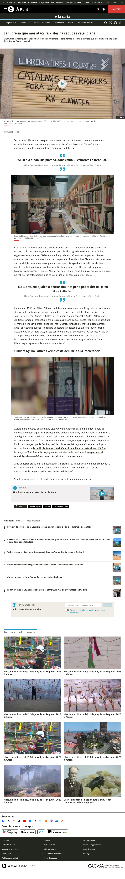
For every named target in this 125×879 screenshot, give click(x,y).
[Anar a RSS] (63, 820)
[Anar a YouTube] (25, 820)
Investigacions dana (73, 2)
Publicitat (46, 840)
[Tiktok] (120, 22)
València (22, 506)
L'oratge (86, 2)
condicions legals (86, 610)
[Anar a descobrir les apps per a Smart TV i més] (57, 831)
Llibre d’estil (6, 854)
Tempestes (21, 2)
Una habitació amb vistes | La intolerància (34, 492)
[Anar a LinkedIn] (57, 820)
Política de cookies (49, 858)
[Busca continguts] (97, 9)
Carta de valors (89, 849)
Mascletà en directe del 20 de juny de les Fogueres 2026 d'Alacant (32, 801)
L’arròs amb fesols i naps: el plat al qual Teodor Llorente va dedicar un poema (88, 801)
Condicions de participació (52, 854)
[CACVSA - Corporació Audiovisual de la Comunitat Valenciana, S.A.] (105, 866)
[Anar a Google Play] (10, 831)
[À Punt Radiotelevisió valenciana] (15, 866)
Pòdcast (71, 23)
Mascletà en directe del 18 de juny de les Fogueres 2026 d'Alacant (92, 758)
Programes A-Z (11, 23)
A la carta (62, 16)
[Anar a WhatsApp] (41, 820)
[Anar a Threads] (36, 820)
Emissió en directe (49, 845)
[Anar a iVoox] (46, 820)
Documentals (59, 23)
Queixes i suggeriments (92, 845)
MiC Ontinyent (57, 2)
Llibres (47, 506)
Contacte (5, 840)
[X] (110, 23)
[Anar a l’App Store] (28, 831)
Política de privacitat (10, 858)
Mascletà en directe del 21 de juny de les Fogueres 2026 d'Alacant (92, 715)
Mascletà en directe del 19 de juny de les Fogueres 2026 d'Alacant (32, 758)
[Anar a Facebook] (3, 820)
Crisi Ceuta (32, 2)
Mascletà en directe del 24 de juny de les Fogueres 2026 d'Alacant (32, 673)
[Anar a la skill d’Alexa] (41, 831)
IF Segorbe (10, 2)
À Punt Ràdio (112, 2)
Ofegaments (44, 2)
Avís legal (87, 854)
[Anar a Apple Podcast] (52, 820)
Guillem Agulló (35, 506)
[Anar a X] (9, 820)
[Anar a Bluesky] (30, 820)
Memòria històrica (60, 506)
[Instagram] (115, 22)
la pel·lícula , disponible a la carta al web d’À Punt (69, 448)
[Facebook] (105, 22)
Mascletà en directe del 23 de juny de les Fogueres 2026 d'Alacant (92, 673)
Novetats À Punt (98, 2)
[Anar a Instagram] (14, 820)
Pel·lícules (46, 23)
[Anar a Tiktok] (19, 820)
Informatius (25, 23)
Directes (116, 9)
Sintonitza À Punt (8, 845)
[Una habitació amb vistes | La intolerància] (102, 493)
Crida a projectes (49, 849)
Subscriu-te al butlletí (10, 849)
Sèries (36, 23)
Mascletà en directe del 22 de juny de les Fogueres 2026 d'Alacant (32, 715)
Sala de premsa (89, 840)
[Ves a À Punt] (18, 9)
